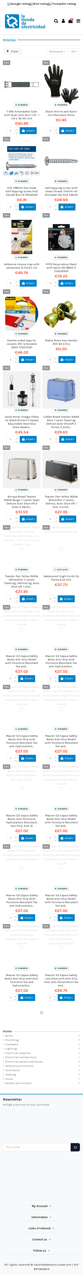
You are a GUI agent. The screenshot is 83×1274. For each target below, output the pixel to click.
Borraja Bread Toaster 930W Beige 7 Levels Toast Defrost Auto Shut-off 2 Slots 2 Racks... (22, 502)
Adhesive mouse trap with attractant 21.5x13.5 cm (21, 265)
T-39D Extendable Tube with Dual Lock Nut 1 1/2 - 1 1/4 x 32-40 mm (22, 115)
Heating (10, 1074)
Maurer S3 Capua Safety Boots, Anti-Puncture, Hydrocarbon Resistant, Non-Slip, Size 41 (22, 821)
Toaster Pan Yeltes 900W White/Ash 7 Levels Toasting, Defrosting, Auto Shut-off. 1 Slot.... (21, 581)
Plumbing (12, 1040)
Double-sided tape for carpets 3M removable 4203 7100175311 (22, 344)
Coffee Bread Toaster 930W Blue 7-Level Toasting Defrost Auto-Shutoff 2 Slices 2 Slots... (61, 422)
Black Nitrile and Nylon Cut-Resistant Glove (61, 113)
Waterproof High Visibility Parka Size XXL (61, 577)
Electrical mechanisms (21, 1057)
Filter (14, 51)
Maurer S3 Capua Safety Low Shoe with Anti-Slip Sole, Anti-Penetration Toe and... (61, 980)
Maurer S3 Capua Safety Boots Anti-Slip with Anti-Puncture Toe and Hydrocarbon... (22, 980)
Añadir (30, 130)
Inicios (7, 1031)
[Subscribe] (75, 1147)
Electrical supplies (18, 1053)
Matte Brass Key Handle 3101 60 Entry (61, 342)
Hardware (11, 1044)
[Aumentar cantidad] (16, 129)
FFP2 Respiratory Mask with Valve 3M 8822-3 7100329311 (61, 267)
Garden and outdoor (18, 1083)
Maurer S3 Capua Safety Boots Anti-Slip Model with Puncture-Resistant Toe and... (21, 661)
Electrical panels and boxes (24, 1061)
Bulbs (9, 1035)
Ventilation (12, 1070)
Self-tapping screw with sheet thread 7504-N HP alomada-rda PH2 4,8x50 (61, 191)
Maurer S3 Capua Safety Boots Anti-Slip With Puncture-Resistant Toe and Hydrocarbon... (22, 900)
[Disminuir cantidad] (16, 132)
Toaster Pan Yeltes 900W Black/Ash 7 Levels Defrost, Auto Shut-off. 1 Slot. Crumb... (61, 502)
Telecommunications (19, 1066)
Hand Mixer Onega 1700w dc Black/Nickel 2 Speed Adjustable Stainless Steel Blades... (22, 422)
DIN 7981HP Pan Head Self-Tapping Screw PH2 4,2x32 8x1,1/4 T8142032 (22, 191)
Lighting (11, 1048)
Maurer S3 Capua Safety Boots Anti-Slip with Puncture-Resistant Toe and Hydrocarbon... (61, 661)
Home (9, 1079)
